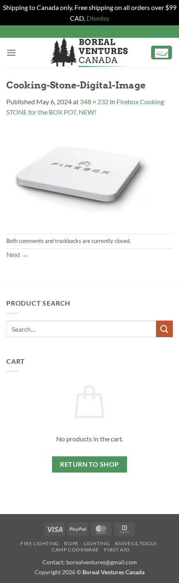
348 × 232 (94, 101)
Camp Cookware (75, 549)
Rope (71, 543)
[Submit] (164, 329)
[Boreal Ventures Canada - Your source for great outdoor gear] (89, 52)
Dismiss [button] (98, 18)
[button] (11, 52)
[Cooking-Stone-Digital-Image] (78, 175)
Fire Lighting (39, 543)
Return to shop (89, 464)
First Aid (116, 549)
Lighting (96, 543)
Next (17, 254)
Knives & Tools (136, 543)
